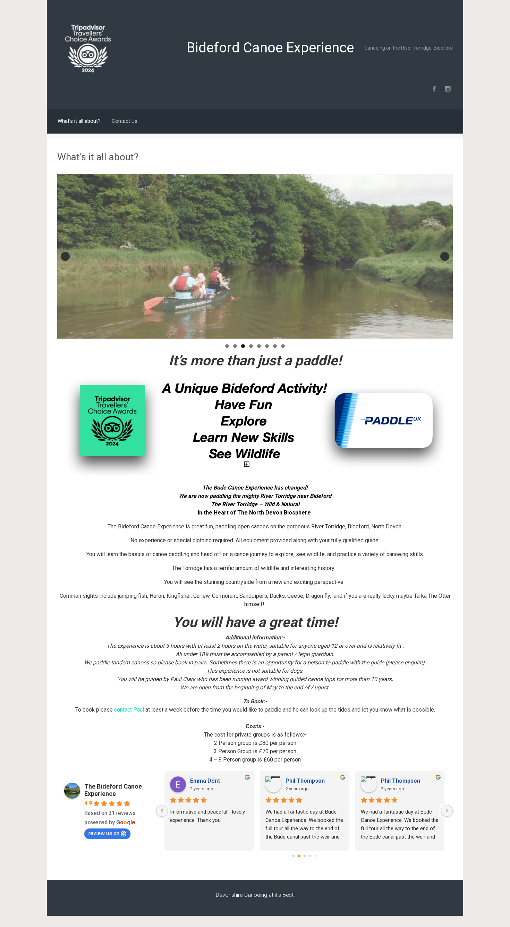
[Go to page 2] (304, 856)
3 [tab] (243, 346)
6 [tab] (267, 346)
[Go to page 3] (310, 856)
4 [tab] (251, 346)
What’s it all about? (79, 121)
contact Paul (129, 709)
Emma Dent (205, 780)
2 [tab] (235, 346)
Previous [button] (65, 256)
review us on (103, 833)
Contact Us (124, 121)
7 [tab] (275, 346)
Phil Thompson (305, 780)
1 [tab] (227, 346)
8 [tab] (283, 346)
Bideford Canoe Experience (270, 48)
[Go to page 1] (299, 855)
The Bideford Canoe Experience (113, 790)
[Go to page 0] (293, 856)
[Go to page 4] (315, 856)
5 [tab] (259, 346)
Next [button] (444, 256)
